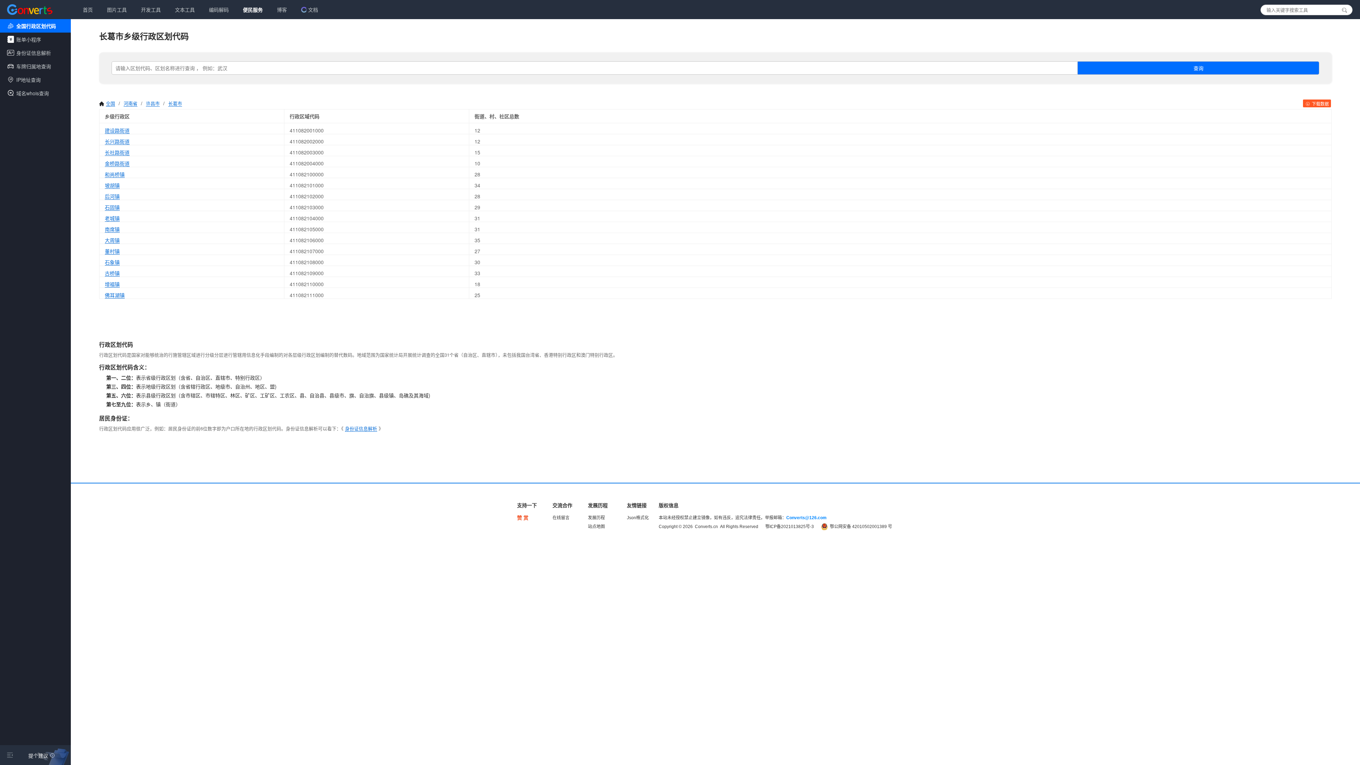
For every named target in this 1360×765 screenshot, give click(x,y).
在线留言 (561, 517)
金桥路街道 (117, 163)
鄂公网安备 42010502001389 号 (861, 526)
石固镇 (112, 207)
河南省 (130, 103)
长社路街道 (117, 152)
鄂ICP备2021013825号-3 (789, 526)
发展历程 (596, 517)
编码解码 (219, 9)
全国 (110, 103)
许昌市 (153, 103)
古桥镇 (112, 273)
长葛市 (175, 103)
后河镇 (112, 196)
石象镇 (112, 262)
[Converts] (29, 9)
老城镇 (112, 218)
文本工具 (185, 9)
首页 (88, 9)
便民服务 (253, 9)
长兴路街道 (117, 141)
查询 (1198, 68)
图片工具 (117, 9)
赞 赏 (522, 518)
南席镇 (112, 229)
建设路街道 (117, 130)
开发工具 (151, 9)
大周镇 (112, 240)
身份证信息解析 (361, 428)
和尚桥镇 (115, 174)
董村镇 (112, 251)
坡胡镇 (112, 185)
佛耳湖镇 (115, 295)
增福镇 (112, 284)
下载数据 (1320, 104)
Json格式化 (638, 517)
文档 (313, 9)
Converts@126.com (806, 517)
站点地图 (596, 526)
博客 (282, 9)
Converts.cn (706, 526)
